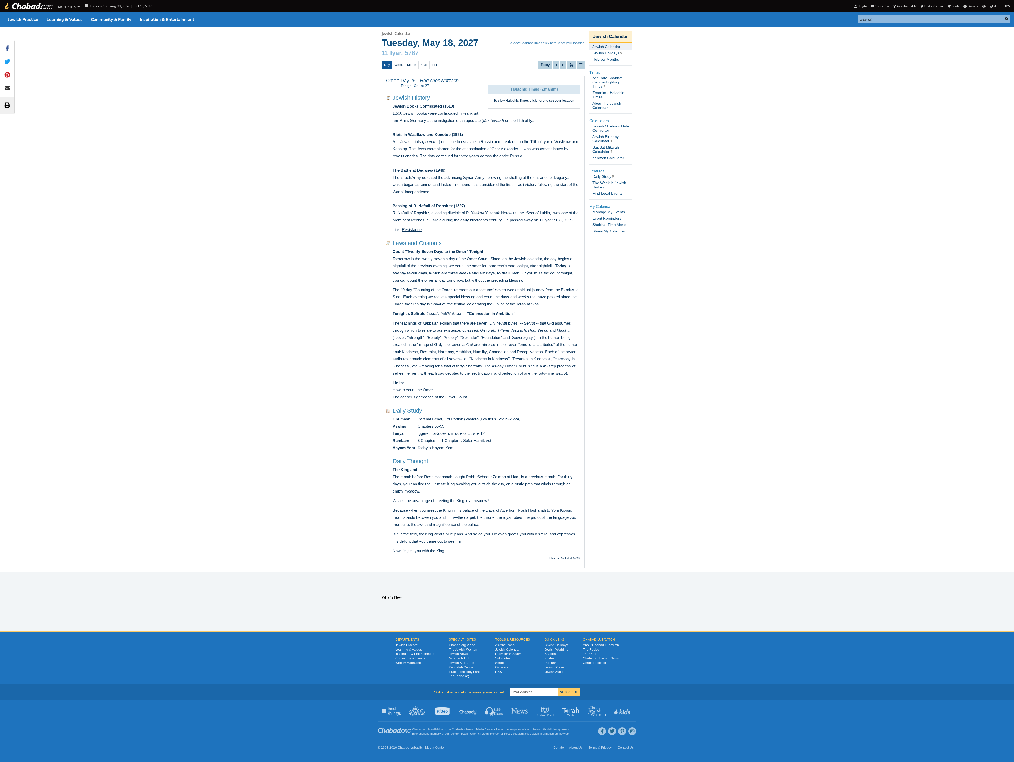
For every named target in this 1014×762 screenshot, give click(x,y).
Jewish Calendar (396, 33)
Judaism (518, 733)
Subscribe (502, 658)
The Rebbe (591, 650)
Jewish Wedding (556, 650)
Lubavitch (469, 729)
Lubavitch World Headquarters (549, 729)
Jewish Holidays (556, 645)
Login (862, 6)
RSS (498, 672)
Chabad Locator (594, 663)
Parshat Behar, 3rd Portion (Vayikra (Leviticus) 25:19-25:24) (469, 419)
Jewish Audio (554, 672)
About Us (575, 748)
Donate (973, 6)
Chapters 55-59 (431, 426)
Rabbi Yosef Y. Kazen (475, 733)
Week (398, 65)
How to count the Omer (413, 390)
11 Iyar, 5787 (400, 52)
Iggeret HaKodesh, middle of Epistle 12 (451, 433)
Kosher (550, 658)
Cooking (545, 710)
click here (550, 43)
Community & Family (111, 20)
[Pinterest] (622, 731)
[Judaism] (28, 6)
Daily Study (407, 410)
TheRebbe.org (459, 676)
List (434, 65)
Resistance (412, 229)
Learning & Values (64, 20)
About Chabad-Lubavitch (601, 645)
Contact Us (626, 748)
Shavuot (438, 304)
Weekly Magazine (408, 663)
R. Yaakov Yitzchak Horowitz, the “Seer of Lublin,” (509, 213)
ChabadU (468, 710)
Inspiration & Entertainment (167, 20)
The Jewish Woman (463, 650)
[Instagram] (632, 731)
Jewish (534, 733)
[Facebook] (602, 731)
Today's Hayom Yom (436, 447)
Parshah (551, 663)
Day (387, 65)
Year (424, 65)
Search (500, 663)
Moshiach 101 (459, 658)
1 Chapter (449, 440)
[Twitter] (612, 731)
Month (411, 65)
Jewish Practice (23, 20)
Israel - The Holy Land (465, 672)
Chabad (457, 729)
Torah (507, 733)
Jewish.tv (443, 710)
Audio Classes (494, 710)
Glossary (501, 667)
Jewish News (458, 654)
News (520, 710)
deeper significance (417, 397)
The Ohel (589, 654)
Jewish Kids (623, 710)
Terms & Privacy (600, 748)
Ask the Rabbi (906, 6)
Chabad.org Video (462, 645)
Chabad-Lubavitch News (601, 658)
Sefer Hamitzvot (477, 440)
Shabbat (551, 654)
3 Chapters (427, 440)
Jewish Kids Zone (461, 663)
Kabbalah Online (461, 667)
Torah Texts (571, 710)
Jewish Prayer (555, 667)
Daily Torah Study (508, 654)
